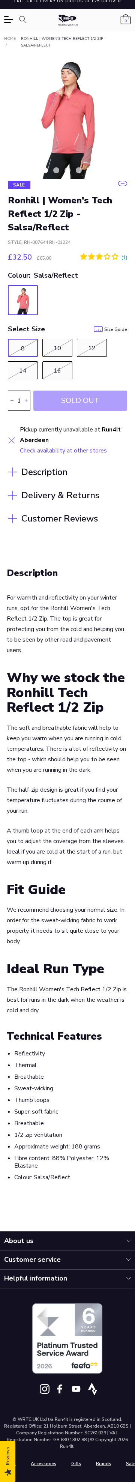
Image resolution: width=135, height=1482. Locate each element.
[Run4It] (68, 20)
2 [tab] (56, 170)
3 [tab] (67, 170)
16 (57, 371)
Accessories (43, 1464)
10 (57, 348)
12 (92, 348)
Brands (103, 1464)
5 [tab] (90, 170)
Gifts (76, 1464)
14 (23, 371)
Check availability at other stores (63, 450)
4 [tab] (79, 170)
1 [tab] (45, 170)
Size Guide (115, 329)
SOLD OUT (80, 400)
